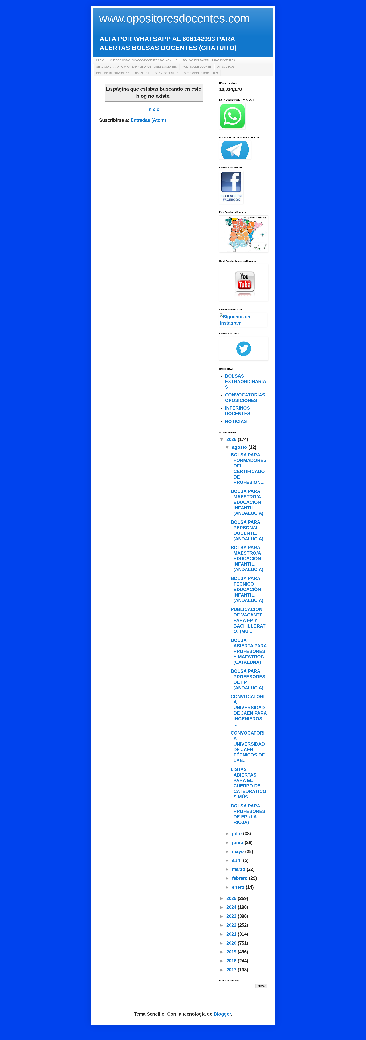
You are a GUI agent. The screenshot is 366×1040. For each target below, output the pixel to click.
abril (237, 860)
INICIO (100, 60)
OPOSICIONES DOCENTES (201, 73)
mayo (238, 851)
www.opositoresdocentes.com (174, 18)
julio (237, 833)
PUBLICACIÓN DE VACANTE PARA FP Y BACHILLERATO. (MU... (248, 620)
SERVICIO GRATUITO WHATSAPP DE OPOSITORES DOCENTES (136, 66)
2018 (232, 960)
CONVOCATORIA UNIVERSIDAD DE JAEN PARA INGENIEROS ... (249, 710)
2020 (232, 943)
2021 (232, 934)
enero (239, 887)
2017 (232, 969)
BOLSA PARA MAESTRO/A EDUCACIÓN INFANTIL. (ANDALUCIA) (247, 502)
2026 (232, 439)
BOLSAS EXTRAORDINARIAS (245, 381)
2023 (232, 916)
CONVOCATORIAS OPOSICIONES (245, 397)
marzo (239, 869)
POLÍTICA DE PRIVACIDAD (112, 73)
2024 (232, 907)
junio (238, 842)
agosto (240, 447)
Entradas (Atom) (148, 120)
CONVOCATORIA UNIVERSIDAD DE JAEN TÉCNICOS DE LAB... (248, 746)
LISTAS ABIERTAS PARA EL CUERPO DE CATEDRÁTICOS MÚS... (248, 783)
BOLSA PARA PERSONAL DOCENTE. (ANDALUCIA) (247, 530)
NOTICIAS (236, 421)
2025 (232, 898)
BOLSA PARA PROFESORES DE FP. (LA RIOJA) (248, 814)
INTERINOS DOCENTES (237, 410)
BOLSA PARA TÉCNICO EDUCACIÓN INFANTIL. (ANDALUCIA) (247, 589)
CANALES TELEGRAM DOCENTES (156, 73)
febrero (240, 878)
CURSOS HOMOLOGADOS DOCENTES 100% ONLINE (143, 60)
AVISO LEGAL (225, 66)
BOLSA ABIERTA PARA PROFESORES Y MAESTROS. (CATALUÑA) (249, 651)
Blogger (222, 1014)
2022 (232, 925)
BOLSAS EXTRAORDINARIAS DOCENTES (209, 60)
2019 (232, 951)
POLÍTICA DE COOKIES (197, 66)
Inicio (153, 109)
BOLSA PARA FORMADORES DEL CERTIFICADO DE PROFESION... (248, 468)
